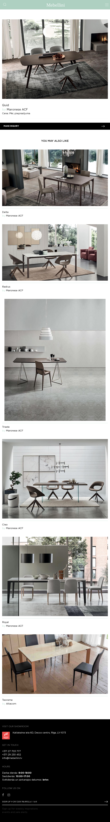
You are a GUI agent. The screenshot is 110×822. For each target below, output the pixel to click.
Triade (6, 427)
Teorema (7, 700)
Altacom (11, 704)
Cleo (5, 525)
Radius (6, 287)
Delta (5, 212)
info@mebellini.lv (12, 758)
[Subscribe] (105, 801)
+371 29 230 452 (11, 755)
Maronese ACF (17, 109)
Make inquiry (11, 126)
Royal (5, 622)
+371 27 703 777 (11, 751)
